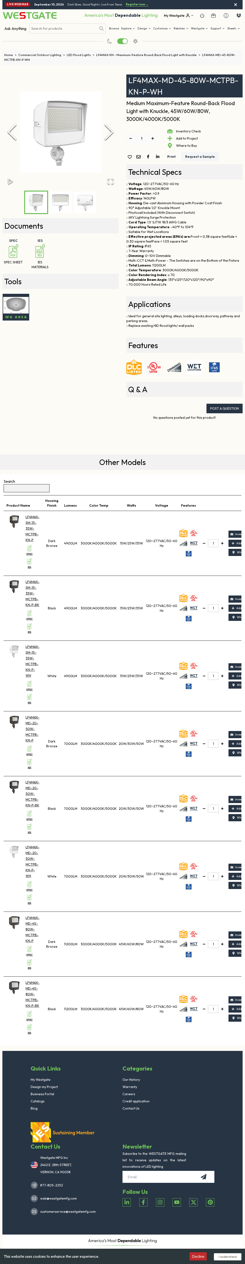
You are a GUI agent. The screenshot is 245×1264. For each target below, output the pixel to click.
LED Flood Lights (80, 55)
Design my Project (44, 1087)
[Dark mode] (109, 41)
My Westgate (40, 1079)
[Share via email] (139, 157)
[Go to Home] (29, 15)
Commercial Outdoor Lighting (41, 55)
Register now (137, 4)
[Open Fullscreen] (110, 181)
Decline (198, 1256)
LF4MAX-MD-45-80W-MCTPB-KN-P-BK (32, 994)
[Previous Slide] (12, 132)
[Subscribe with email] (203, 1177)
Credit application (136, 1101)
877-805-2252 (51, 1185)
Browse (114, 28)
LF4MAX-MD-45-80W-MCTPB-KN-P (32, 929)
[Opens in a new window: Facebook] (143, 1202)
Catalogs (38, 1101)
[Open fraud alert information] (226, 15)
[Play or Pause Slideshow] (10, 181)
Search (9, 481)
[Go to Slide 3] (85, 202)
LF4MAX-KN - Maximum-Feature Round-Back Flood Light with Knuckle (148, 55)
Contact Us (130, 1108)
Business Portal (42, 1094)
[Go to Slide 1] (36, 202)
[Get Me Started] (202, 15)
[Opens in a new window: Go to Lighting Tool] (15, 307)
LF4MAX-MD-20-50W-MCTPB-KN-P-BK (32, 793)
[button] (181, 28)
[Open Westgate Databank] (239, 15)
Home (10, 55)
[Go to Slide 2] (60, 202)
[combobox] (62, 29)
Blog (34, 1108)
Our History (131, 1079)
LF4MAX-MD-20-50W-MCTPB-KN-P (32, 729)
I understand (228, 1256)
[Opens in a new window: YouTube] (177, 1202)
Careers (128, 1094)
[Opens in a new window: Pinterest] (210, 1202)
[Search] (101, 28)
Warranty (129, 1087)
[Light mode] (135, 41)
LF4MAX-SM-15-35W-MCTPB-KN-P (32, 528)
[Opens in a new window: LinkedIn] (126, 1202)
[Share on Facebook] (149, 156)
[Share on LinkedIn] (158, 156)
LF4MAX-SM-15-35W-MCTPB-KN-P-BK (32, 593)
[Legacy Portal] (213, 15)
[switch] (122, 41)
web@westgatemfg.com (58, 1198)
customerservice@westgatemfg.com (66, 1211)
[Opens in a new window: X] (193, 1202)
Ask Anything (15, 28)
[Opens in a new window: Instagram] (160, 1202)
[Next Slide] (109, 132)
